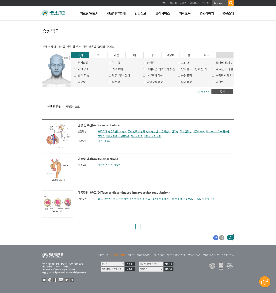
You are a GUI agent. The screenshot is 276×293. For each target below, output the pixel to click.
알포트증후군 (104, 141)
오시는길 (205, 3)
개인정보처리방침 (118, 254)
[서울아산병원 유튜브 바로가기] (44, 280)
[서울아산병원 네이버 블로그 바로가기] (61, 280)
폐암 (203, 199)
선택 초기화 (204, 91)
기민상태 (83, 69)
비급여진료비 (159, 254)
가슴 (116, 55)
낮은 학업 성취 (121, 75)
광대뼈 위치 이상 (226, 63)
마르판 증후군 (105, 165)
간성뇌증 (83, 63)
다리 (206, 55)
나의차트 (183, 3)
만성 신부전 (152, 131)
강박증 (116, 63)
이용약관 (130, 254)
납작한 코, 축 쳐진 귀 (194, 69)
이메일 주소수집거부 (211, 254)
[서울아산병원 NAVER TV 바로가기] (67, 280)
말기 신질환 (186, 131)
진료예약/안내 (116, 13)
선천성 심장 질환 (152, 136)
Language (218, 3)
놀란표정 (186, 75)
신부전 (175, 131)
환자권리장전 (102, 254)
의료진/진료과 (89, 13)
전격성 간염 (137, 136)
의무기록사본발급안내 (176, 254)
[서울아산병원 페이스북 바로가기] (55, 280)
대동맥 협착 (199, 131)
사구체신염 (164, 131)
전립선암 (187, 199)
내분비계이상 (155, 75)
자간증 (119, 199)
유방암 (196, 199)
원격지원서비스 (228, 254)
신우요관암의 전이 (117, 131)
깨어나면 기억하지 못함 (161, 69)
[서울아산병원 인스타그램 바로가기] (50, 280)
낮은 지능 (83, 75)
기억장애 (117, 69)
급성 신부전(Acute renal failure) (99, 125)
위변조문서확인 (194, 254)
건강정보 (140, 13)
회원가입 (173, 3)
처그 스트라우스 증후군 (218, 131)
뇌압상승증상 (155, 82)
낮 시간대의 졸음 (226, 69)
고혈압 (101, 136)
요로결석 (102, 131)
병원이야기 (206, 13)
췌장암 (210, 199)
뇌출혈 (220, 82)
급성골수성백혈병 (157, 199)
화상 (100, 199)
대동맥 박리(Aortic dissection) (98, 159)
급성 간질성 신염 (136, 131)
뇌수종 (116, 82)
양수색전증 (109, 199)
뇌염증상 (186, 82)
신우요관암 (111, 136)
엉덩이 (171, 55)
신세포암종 (124, 136)
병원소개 (228, 13)
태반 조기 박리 (131, 199)
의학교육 (185, 13)
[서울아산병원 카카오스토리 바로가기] (72, 280)
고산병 (185, 63)
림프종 (170, 199)
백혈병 (178, 199)
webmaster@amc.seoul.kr (65, 269)
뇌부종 (82, 82)
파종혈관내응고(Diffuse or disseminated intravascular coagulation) (124, 192)
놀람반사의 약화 (225, 75)
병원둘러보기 (194, 3)
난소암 (143, 199)
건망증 (151, 63)
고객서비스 (162, 13)
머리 (80, 55)
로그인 (164, 3)
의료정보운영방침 (144, 254)
